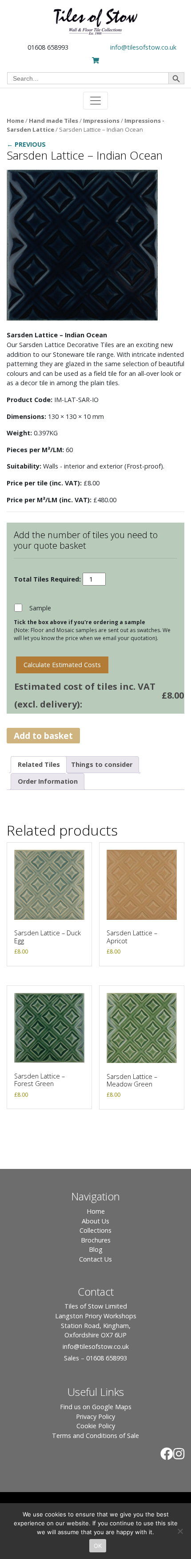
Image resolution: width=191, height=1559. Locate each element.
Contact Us (95, 1259)
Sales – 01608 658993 (95, 1358)
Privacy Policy (95, 1416)
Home (15, 121)
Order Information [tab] (48, 781)
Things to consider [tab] (101, 764)
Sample (40, 608)
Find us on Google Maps (95, 1407)
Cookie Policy (95, 1426)
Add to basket (43, 736)
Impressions (101, 121)
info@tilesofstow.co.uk (143, 47)
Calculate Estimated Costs (62, 664)
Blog (96, 1249)
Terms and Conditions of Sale (95, 1435)
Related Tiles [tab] (39, 764)
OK (98, 1545)
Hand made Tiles (53, 121)
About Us (95, 1221)
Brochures (96, 1240)
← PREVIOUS (26, 144)
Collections (95, 1230)
